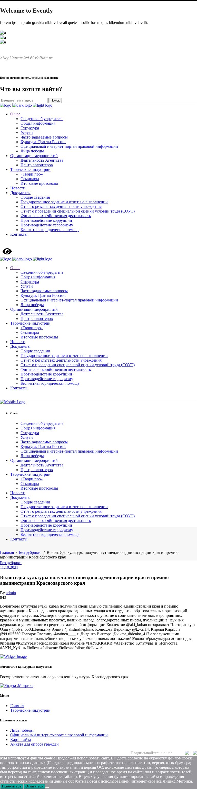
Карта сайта (20, 739)
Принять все (11, 786)
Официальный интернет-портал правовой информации (59, 735)
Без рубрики (30, 552)
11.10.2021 (9, 567)
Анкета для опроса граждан (34, 744)
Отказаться (34, 786)
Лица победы (22, 730)
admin (11, 593)
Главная (7, 552)
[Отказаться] (47, 787)
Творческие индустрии (30, 710)
